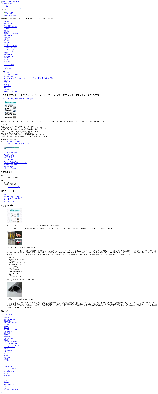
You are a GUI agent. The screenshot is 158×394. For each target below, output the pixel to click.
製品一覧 (6, 84)
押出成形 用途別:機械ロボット (13, 196)
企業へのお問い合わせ (10, 168)
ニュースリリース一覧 (10, 152)
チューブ (6, 200)
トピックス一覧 (8, 154)
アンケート (7, 388)
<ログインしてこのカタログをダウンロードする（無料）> (18, 99)
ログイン (6, 381)
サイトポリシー (8, 370)
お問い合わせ (8, 366)
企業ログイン (8, 383)
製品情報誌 (7, 375)
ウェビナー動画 (8, 159)
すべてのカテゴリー (7, 68)
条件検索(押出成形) (9, 166)
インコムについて (9, 373)
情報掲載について (9, 372)
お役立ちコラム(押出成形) (11, 164)
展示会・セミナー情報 (10, 91)
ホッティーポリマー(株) (13, 141)
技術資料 (6, 194)
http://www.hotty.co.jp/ (14, 187)
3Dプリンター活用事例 (10, 161)
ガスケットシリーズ (10, 201)
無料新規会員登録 (9, 384)
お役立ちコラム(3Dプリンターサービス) (15, 163)
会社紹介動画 (8, 157)
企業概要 (6, 89)
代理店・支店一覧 (9, 156)
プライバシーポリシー (10, 368)
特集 (5, 386)
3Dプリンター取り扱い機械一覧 (13, 198)
